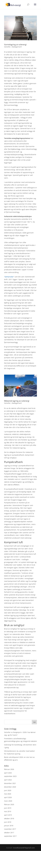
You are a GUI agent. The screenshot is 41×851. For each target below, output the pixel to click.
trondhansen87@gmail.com (24, 848)
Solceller (7, 47)
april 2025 (8, 773)
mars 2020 (8, 801)
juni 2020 (7, 790)
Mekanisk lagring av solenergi (16, 401)
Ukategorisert (17, 47)
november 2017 (10, 829)
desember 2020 (10, 787)
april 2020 (8, 797)
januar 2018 (8, 826)
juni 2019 (7, 808)
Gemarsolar (9, 277)
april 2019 (8, 815)
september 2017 (10, 836)
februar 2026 (9, 769)
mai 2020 (7, 794)
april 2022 (8, 780)
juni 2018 (7, 822)
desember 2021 (10, 783)
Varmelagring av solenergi (15, 44)
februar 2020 (9, 804)
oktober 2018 (9, 818)
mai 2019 (7, 811)
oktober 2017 (9, 832)
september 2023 (10, 776)
